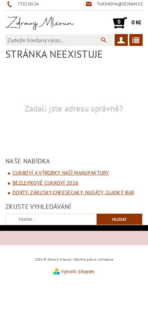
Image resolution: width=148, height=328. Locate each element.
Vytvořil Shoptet (77, 271)
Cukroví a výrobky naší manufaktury (61, 173)
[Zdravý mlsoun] (39, 22)
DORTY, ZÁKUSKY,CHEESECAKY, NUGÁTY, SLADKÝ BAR (73, 192)
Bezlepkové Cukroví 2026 (45, 183)
